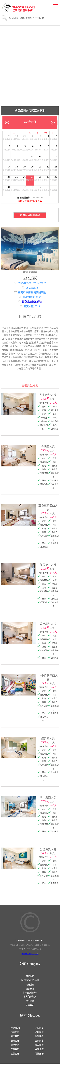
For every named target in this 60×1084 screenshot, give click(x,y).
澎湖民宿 (39, 1036)
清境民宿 (39, 1032)
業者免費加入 (29, 996)
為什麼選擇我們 (29, 993)
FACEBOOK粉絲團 (30, 980)
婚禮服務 (39, 1054)
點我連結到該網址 (32, 301)
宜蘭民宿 (15, 1054)
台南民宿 (15, 1032)
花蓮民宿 (15, 1049)
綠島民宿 (15, 1045)
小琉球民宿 (15, 1028)
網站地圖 (30, 989)
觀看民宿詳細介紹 (30, 215)
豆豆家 (30, 277)
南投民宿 (39, 1028)
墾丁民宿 (15, 1036)
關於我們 (30, 976)
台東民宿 (15, 1041)
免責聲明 (30, 1005)
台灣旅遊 (39, 1049)
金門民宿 (39, 1041)
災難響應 (30, 985)
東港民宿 (39, 1045)
